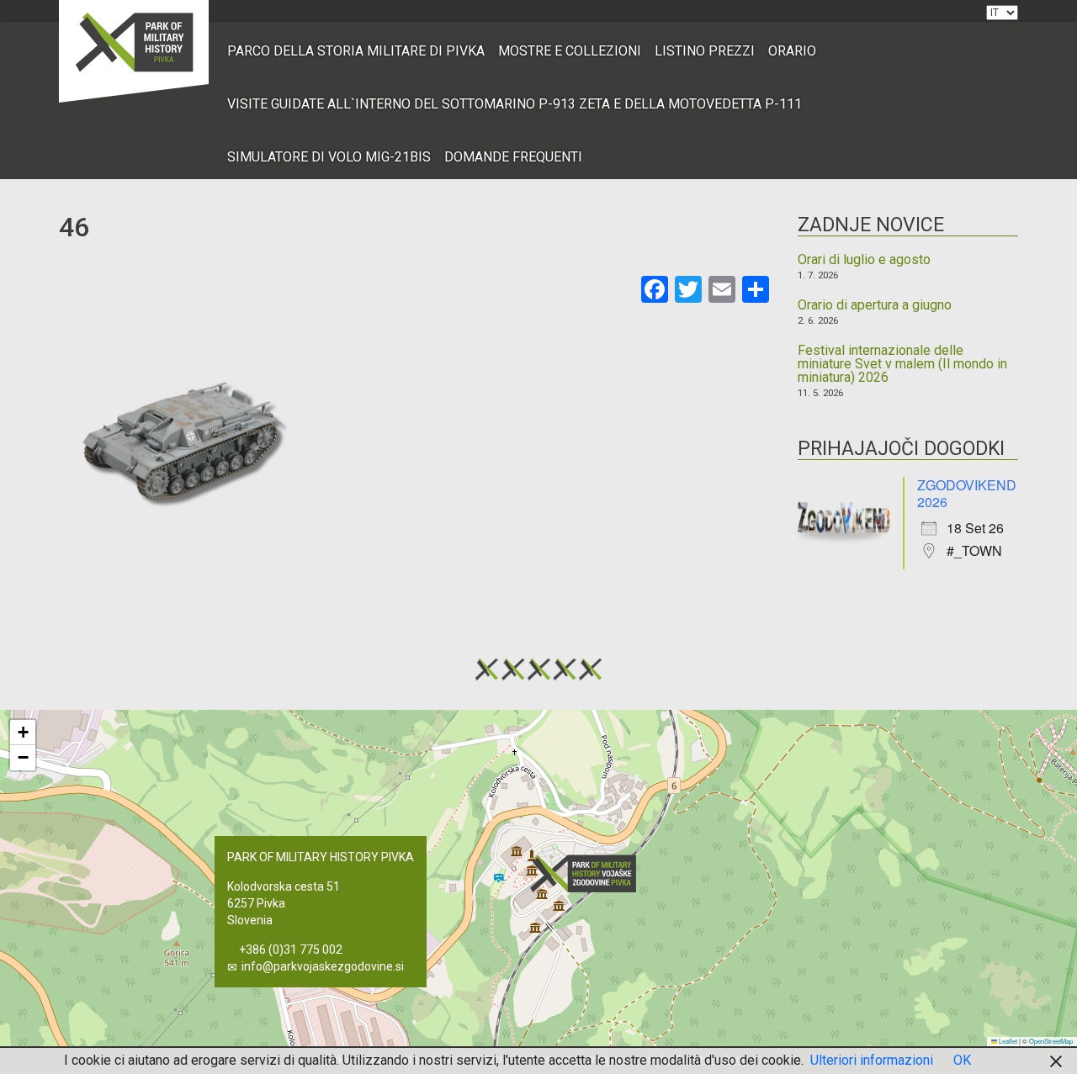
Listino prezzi (705, 51)
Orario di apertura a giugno (875, 305)
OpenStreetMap (1051, 1040)
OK (962, 1060)
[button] (588, 873)
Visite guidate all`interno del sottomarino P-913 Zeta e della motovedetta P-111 (514, 104)
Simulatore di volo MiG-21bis (329, 157)
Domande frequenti (513, 157)
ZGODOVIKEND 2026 (966, 493)
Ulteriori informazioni (871, 1060)
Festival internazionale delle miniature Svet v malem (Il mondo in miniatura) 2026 (902, 364)
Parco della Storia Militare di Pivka (356, 51)
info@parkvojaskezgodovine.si (322, 966)
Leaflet (1007, 1040)
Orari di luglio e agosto (864, 260)
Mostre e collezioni (569, 51)
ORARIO (792, 51)
